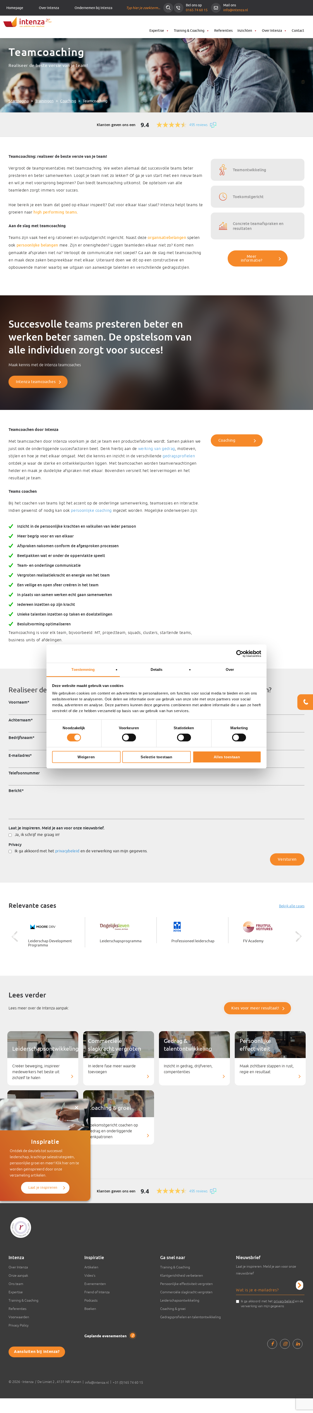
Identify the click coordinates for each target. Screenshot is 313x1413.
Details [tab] (157, 669)
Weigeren (86, 757)
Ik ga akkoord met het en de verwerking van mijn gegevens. (81, 851)
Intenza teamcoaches (36, 381)
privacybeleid (67, 851)
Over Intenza (49, 8)
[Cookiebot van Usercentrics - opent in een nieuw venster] (239, 653)
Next (298, 937)
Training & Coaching (189, 31)
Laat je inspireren (42, 1188)
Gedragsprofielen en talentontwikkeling (190, 1317)
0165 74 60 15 (197, 10)
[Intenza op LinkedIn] (297, 1344)
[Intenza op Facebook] (272, 1344)
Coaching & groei (173, 1308)
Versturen (287, 859)
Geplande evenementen (109, 1336)
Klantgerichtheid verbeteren (181, 1275)
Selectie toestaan (156, 757)
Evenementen (95, 1283)
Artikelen (91, 1267)
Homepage (14, 8)
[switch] (129, 737)
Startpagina (19, 101)
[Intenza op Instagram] (285, 1344)
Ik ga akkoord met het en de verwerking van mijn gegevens (272, 1303)
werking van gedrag (156, 448)
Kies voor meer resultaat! (255, 1008)
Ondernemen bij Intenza (93, 8)
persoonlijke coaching (91, 510)
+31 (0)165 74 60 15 (128, 1382)
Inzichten (244, 31)
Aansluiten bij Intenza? (37, 1351)
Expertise (156, 31)
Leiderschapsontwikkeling (179, 1300)
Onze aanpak (18, 1275)
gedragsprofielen (179, 456)
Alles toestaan (227, 757)
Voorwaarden (19, 1317)
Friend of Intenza (97, 1292)
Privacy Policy (19, 1325)
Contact (298, 31)
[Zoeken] (168, 8)
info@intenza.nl (235, 10)
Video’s (89, 1275)
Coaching (68, 101)
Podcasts (91, 1300)
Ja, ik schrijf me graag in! (37, 834)
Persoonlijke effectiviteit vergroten (186, 1283)
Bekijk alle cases (291, 906)
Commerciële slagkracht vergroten (186, 1292)
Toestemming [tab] (83, 669)
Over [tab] (230, 669)
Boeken (90, 1308)
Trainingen (44, 101)
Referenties (223, 31)
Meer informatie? (251, 258)
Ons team (16, 1283)
